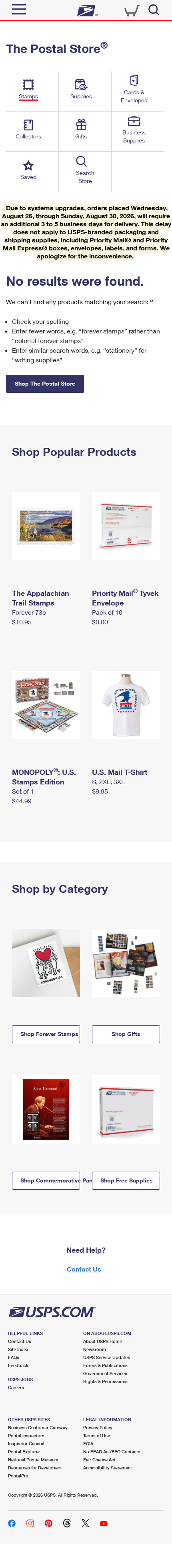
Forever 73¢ (29, 612)
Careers (16, 1387)
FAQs (13, 1357)
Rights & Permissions (105, 1381)
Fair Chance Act (99, 1459)
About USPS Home (102, 1341)
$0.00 (100, 622)
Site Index (18, 1349)
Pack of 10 (107, 612)
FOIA (88, 1443)
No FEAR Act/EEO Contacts (111, 1451)
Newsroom (94, 1349)
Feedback (18, 1365)
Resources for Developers (35, 1467)
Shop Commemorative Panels (50, 1180)
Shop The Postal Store (45, 383)
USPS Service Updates (106, 1357)
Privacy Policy (97, 1427)
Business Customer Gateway (38, 1427)
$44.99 (22, 801)
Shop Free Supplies (126, 1180)
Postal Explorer (24, 1451)
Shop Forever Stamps (49, 1033)
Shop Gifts (126, 1033)
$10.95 (22, 622)
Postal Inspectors (26, 1435)
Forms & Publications (105, 1365)
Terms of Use (96, 1435)
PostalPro (18, 1475)
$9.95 (100, 791)
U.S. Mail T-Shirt (119, 772)
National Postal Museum (33, 1459)
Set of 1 (23, 791)
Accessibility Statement (107, 1467)
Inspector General (26, 1443)
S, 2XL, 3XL (108, 781)
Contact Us (84, 1269)
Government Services (105, 1373)
